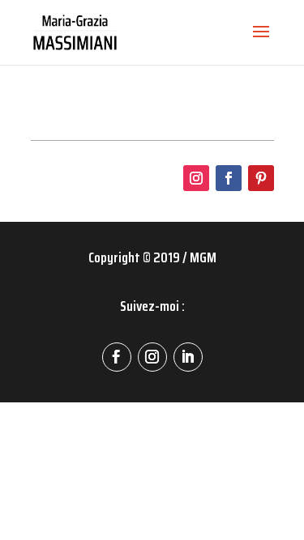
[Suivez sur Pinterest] (261, 178)
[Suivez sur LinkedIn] (188, 357)
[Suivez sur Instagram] (196, 178)
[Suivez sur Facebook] (229, 178)
